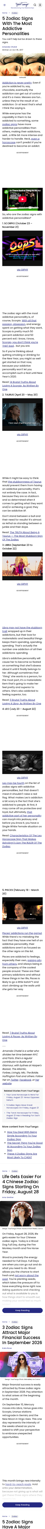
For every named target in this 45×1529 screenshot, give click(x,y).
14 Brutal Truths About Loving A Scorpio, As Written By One (20, 385)
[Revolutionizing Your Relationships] (22, 4)
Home (4, 13)
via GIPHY (22, 269)
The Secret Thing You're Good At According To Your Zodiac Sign (25, 1146)
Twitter (14, 1080)
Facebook (25, 1080)
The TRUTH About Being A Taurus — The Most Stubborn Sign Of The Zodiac (22, 536)
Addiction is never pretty (17, 82)
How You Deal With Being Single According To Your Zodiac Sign (22, 1135)
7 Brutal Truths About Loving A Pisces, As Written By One (19, 1036)
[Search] (34, 5)
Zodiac (15, 13)
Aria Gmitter (8, 1197)
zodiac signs (9, 124)
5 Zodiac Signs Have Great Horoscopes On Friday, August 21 (22, 1106)
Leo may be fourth (13, 783)
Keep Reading (22, 1310)
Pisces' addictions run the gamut (22, 933)
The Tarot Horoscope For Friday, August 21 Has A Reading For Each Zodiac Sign (23, 1115)
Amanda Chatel (9, 47)
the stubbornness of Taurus (24, 481)
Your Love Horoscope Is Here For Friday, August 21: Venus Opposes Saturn (22, 1097)
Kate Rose (7, 1348)
